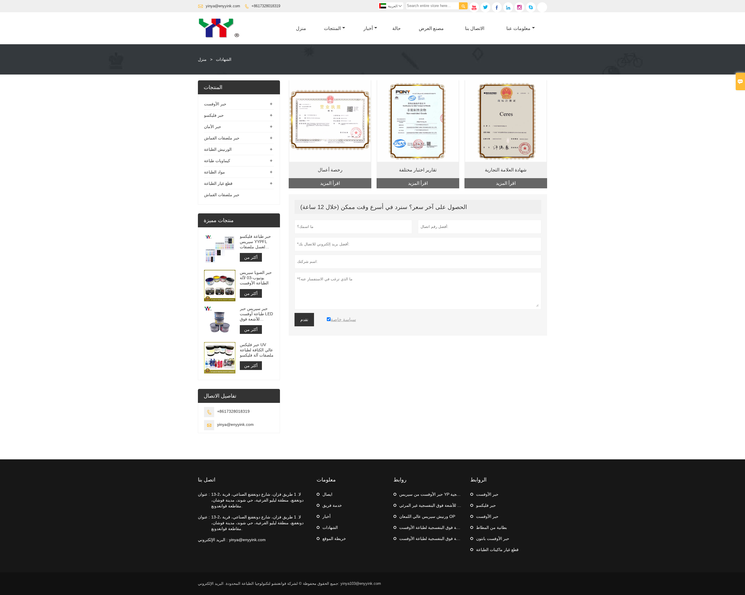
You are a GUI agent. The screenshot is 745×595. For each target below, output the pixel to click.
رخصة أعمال (330, 169)
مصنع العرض (431, 28)
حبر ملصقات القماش (222, 138)
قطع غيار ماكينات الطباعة (497, 549)
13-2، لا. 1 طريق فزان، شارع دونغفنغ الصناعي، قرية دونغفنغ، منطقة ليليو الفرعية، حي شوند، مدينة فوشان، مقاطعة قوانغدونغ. (257, 500)
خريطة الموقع (334, 538)
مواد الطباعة (214, 172)
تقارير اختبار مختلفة (418, 169)
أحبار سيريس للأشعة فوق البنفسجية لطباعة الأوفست (444, 527)
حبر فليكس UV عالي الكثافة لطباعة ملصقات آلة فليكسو (257, 349)
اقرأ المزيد (330, 183)
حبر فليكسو (214, 115)
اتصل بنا (206, 480)
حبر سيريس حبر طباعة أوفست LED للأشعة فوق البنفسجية (256, 314)
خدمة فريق (332, 505)
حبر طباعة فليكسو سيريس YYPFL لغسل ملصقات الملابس (255, 241)
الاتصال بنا (474, 28)
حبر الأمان (212, 126)
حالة (396, 28)
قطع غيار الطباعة (218, 183)
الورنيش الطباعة (218, 149)
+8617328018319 (265, 6)
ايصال (327, 494)
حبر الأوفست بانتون (492, 538)
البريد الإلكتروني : (213, 539)
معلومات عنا (518, 28)
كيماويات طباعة (217, 160)
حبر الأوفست (215, 104)
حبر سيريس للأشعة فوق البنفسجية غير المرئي (438, 505)
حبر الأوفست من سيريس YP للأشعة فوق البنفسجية (443, 494)
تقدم (304, 319)
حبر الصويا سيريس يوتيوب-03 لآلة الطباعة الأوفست (256, 277)
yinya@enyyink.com (223, 6)
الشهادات (330, 527)
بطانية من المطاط (491, 527)
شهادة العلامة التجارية (505, 169)
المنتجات (332, 28)
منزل (301, 28)
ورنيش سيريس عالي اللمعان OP (427, 516)
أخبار (368, 28)
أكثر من (251, 257)
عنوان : (204, 494)
